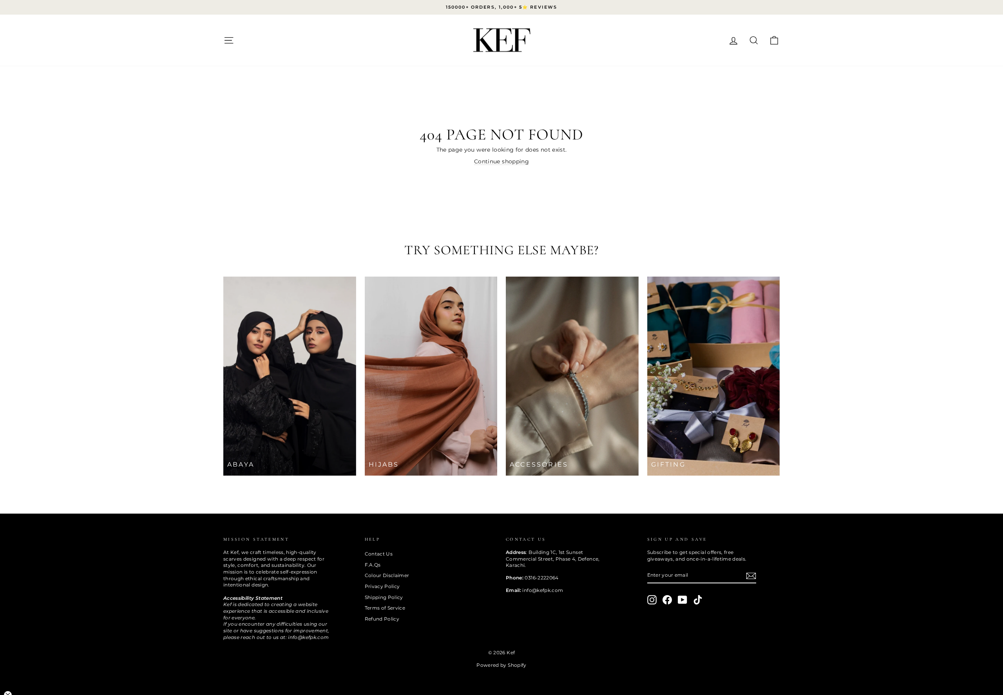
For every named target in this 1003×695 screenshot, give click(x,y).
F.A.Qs (373, 565)
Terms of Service (385, 608)
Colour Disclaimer (387, 575)
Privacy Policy (382, 586)
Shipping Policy (384, 597)
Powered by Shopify (501, 665)
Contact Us (379, 554)
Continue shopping (501, 161)
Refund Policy (382, 619)
